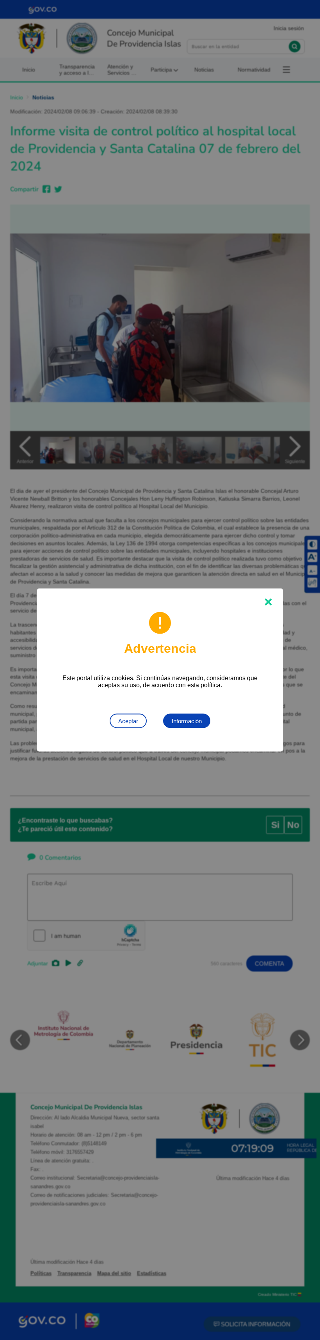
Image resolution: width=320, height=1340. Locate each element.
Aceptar (128, 721)
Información (187, 721)
